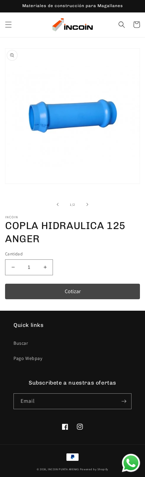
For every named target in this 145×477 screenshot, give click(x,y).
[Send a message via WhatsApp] (131, 463)
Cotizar (73, 291)
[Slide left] (57, 204)
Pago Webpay (27, 358)
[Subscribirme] (123, 401)
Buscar (20, 343)
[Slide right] (87, 204)
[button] (8, 24)
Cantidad (14, 254)
